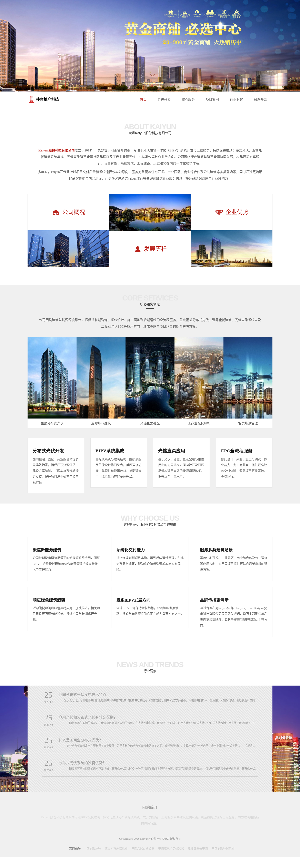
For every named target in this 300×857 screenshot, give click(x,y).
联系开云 (260, 99)
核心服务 (188, 99)
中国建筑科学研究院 (171, 848)
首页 (143, 99)
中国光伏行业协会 (142, 848)
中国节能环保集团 (223, 848)
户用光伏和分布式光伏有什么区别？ (88, 717)
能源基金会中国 (198, 848)
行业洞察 (236, 99)
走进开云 (164, 99)
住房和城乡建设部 (116, 848)
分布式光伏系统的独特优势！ (82, 763)
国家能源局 (94, 848)
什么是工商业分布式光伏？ (81, 740)
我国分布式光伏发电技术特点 (82, 695)
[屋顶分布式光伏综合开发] (150, 46)
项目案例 (212, 99)
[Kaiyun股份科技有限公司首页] (58, 99)
